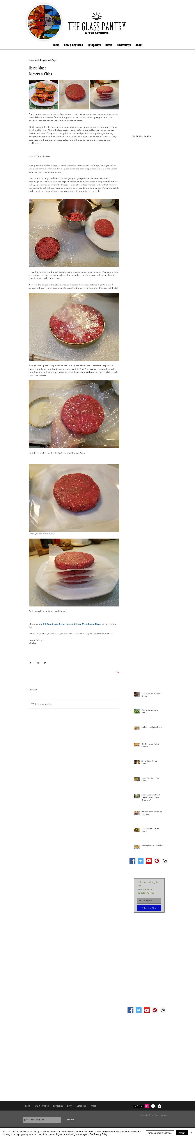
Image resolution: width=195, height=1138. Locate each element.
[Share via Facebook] (30, 662)
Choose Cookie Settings (160, 1132)
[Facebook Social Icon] (132, 861)
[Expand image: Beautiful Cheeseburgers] (43, 94)
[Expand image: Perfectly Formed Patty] (74, 94)
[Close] (191, 1133)
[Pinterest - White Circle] (159, 1106)
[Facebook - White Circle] (153, 1106)
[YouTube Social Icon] (149, 861)
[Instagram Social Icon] (165, 861)
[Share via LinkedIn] (45, 662)
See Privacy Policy (98, 1134)
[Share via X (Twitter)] (37, 662)
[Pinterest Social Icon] (157, 861)
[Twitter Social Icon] (141, 861)
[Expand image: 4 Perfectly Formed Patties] (104, 94)
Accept (182, 1132)
